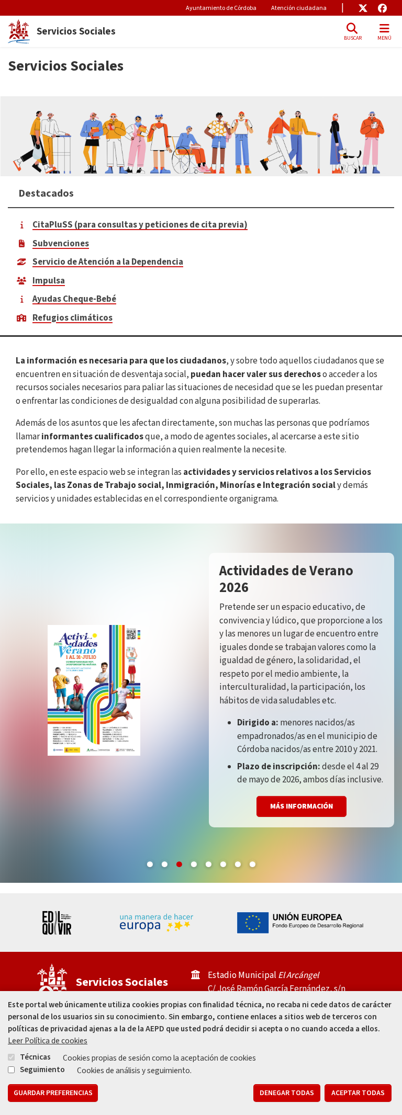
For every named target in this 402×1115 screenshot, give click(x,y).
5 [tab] (208, 862)
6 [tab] (223, 862)
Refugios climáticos (72, 318)
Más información (301, 806)
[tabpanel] (201, 703)
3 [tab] (179, 862)
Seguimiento (42, 1069)
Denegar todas (287, 1093)
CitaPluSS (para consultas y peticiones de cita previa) (140, 225)
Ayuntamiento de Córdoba (221, 8)
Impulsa (48, 281)
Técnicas (35, 1057)
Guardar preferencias (53, 1093)
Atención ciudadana (299, 8)
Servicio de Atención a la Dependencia (107, 262)
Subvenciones (60, 243)
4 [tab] (194, 862)
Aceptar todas (358, 1093)
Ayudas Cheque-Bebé (74, 299)
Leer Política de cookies (47, 1040)
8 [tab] (252, 862)
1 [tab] (150, 862)
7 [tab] (237, 862)
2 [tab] (164, 862)
